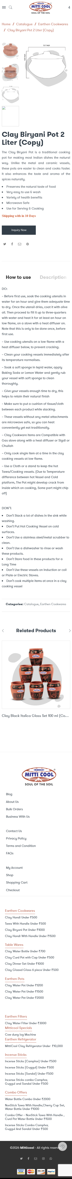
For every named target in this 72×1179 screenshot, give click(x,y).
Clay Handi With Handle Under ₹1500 (30, 936)
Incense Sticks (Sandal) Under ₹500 (29, 1073)
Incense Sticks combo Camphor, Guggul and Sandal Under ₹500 (26, 1082)
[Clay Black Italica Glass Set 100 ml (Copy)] (36, 675)
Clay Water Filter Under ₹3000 (25, 1023)
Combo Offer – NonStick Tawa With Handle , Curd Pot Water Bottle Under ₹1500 (34, 1117)
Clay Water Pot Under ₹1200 (24, 985)
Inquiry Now (18, 230)
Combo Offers (16, 1092)
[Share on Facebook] (12, 244)
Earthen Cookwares (53, 24)
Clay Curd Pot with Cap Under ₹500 (29, 957)
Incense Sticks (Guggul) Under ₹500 (29, 1067)
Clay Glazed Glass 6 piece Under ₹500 (32, 970)
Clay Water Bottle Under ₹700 (25, 951)
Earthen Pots (14, 978)
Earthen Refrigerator (20, 1039)
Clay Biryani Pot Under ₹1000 (25, 930)
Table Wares (14, 944)
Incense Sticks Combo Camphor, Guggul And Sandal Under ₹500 (26, 1127)
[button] (65, 67)
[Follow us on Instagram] (45, 1158)
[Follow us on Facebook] (30, 1158)
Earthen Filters (16, 1016)
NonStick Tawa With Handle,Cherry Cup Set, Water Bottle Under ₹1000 (35, 1107)
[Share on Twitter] (5, 244)
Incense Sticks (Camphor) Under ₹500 (30, 1061)
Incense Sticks (16, 1054)
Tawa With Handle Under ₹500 (25, 923)
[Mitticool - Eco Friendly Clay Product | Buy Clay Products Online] (40, 7)
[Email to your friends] (20, 244)
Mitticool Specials (18, 1027)
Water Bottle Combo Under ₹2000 (27, 1099)
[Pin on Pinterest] (27, 244)
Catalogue (24, 24)
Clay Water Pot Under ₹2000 (24, 998)
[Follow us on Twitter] (23, 1158)
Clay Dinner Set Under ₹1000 (24, 963)
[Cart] (69, 8)
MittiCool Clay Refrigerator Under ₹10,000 (34, 1046)
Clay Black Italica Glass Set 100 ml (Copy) (36, 715)
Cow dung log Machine (20, 1034)
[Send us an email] (37, 1158)
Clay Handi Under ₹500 (21, 917)
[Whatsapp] (51, 1158)
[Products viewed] (62, 1146)
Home (6, 24)
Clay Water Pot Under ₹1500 (24, 991)
